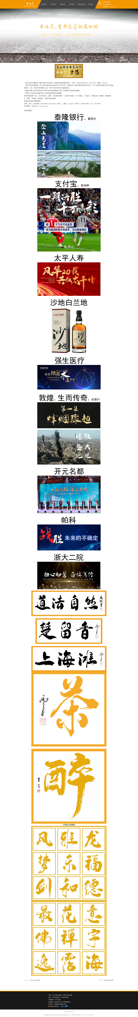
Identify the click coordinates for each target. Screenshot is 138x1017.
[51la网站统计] (64, 1006)
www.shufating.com (42, 106)
